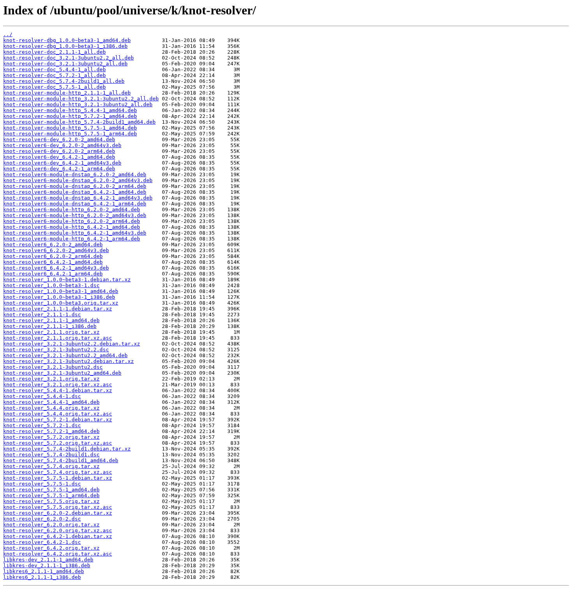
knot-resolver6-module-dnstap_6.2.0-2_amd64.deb (74, 174)
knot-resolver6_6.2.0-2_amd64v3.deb (56, 250)
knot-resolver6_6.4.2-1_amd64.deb (53, 262)
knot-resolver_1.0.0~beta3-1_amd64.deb (60, 291)
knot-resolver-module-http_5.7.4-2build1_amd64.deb (79, 122)
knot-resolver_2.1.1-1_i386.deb (50, 326)
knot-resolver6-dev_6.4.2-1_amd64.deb (59, 157)
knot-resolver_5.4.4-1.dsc (42, 396)
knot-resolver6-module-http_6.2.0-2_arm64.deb (71, 221)
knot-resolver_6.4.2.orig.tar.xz (51, 548)
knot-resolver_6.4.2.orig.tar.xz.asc (57, 554)
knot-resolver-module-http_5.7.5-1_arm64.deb (70, 134)
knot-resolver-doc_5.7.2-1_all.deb (54, 75)
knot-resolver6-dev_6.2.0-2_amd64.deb (59, 139)
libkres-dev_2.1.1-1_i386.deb (46, 565)
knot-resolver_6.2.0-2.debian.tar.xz (57, 513)
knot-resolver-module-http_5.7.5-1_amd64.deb (70, 128)
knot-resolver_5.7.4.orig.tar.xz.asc (57, 472)
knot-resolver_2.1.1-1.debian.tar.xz (57, 309)
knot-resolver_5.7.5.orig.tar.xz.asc (57, 507)
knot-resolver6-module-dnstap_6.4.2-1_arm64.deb (74, 204)
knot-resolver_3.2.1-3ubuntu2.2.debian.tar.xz (71, 344)
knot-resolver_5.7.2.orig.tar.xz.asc (57, 443)
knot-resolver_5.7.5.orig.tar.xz (51, 501)
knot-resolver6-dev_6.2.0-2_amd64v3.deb (62, 145)
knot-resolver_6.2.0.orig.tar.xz (51, 525)
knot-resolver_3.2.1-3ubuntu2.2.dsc (56, 349)
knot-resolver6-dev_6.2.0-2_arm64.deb (59, 151)
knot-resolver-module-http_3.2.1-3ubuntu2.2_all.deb (81, 99)
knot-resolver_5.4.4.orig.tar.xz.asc (57, 414)
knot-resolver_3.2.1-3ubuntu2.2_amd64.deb (65, 355)
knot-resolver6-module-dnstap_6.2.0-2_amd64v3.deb (78, 180)
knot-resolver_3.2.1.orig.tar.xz (51, 379)
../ (7, 34)
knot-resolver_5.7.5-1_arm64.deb (51, 495)
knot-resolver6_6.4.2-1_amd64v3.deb (56, 268)
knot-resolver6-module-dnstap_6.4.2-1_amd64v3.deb (78, 198)
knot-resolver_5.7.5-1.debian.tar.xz (57, 478)
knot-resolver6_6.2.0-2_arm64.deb (53, 256)
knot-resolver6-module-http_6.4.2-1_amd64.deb (71, 227)
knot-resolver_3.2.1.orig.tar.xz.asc (57, 384)
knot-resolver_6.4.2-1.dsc (42, 542)
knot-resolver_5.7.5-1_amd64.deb (51, 490)
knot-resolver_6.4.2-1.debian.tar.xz (57, 536)
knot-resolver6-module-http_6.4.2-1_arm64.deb (71, 239)
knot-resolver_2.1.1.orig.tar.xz (51, 332)
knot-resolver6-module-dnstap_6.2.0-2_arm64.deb (74, 186)
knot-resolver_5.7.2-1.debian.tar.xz (57, 419)
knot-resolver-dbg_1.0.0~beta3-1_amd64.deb (67, 40)
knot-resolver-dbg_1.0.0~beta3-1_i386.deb (65, 46)
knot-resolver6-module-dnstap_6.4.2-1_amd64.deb (74, 192)
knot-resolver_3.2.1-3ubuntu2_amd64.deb (62, 373)
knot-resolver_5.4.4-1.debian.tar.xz (57, 390)
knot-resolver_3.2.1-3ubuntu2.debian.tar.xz (68, 361)
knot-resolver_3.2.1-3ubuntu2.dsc (53, 367)
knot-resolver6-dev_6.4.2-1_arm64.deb (59, 169)
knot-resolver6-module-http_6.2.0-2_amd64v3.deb (74, 215)
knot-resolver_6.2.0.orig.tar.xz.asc (57, 530)
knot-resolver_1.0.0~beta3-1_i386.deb (59, 297)
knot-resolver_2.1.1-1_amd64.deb (51, 320)
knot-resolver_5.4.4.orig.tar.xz (51, 408)
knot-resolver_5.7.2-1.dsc (42, 425)
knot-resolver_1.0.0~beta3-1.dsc (51, 285)
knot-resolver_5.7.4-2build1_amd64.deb (60, 460)
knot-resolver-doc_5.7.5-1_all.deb (54, 87)
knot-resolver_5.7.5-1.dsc (42, 484)
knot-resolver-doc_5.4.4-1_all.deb (54, 69)
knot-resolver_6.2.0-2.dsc (42, 519)
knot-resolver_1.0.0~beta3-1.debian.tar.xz (67, 279)
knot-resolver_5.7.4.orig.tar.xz (51, 466)
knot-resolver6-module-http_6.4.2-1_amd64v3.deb (74, 233)
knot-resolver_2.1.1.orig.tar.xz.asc (57, 338)
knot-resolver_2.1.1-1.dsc (42, 314)
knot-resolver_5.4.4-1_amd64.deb (51, 402)
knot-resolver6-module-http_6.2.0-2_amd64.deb (71, 209)
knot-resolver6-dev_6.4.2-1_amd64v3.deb (62, 163)
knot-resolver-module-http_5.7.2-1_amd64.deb (70, 116)
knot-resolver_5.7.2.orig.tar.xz (51, 437)
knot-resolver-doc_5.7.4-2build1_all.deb (64, 81)
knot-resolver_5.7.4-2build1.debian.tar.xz (67, 449)
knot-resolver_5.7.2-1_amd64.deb (51, 431)
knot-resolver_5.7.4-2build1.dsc (51, 455)
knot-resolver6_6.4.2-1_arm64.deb (53, 274)
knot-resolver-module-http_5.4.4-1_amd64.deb (70, 110)
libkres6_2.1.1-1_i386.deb (42, 577)
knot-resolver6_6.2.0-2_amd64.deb (53, 244)
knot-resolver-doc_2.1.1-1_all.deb (54, 52)
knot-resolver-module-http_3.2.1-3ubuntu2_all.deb (78, 104)
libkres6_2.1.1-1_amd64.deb (43, 571)
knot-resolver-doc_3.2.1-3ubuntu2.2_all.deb (68, 58)
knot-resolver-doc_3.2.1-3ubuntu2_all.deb (65, 64)
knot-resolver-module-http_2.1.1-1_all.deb (67, 93)
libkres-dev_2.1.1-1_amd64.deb (48, 560)
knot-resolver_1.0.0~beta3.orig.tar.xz (60, 303)
